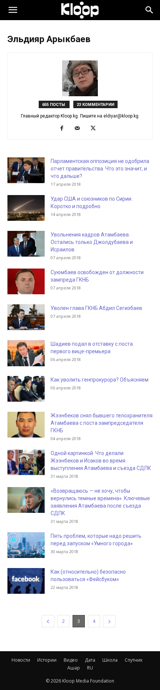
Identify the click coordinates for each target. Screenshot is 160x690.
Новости (21, 660)
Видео (71, 660)
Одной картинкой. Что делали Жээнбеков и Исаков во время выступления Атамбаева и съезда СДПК (101, 460)
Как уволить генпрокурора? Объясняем (99, 380)
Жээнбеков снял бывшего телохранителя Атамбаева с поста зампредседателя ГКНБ (102, 423)
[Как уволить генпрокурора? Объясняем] (26, 389)
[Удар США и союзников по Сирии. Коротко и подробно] (26, 208)
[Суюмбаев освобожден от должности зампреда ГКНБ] (26, 281)
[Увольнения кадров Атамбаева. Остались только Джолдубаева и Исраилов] (26, 244)
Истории (47, 660)
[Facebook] (64, 128)
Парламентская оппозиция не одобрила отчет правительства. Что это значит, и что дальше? (100, 168)
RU (90, 668)
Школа (110, 660)
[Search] (149, 10)
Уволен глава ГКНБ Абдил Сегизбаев (96, 308)
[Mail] (80, 128)
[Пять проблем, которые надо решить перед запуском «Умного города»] (26, 545)
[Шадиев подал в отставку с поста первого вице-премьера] (26, 353)
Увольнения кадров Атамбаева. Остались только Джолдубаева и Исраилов (92, 242)
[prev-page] (48, 621)
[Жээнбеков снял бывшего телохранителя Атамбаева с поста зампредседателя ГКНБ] (26, 424)
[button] (13, 10)
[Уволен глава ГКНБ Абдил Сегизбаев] (26, 317)
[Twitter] (96, 128)
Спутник (134, 660)
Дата (90, 660)
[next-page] (109, 621)
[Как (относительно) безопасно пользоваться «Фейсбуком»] (26, 581)
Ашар (73, 668)
